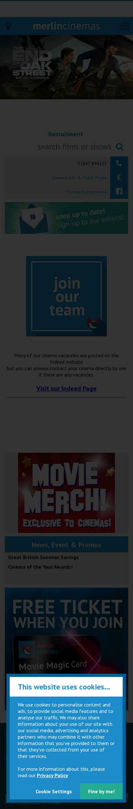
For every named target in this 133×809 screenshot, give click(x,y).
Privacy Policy (52, 775)
